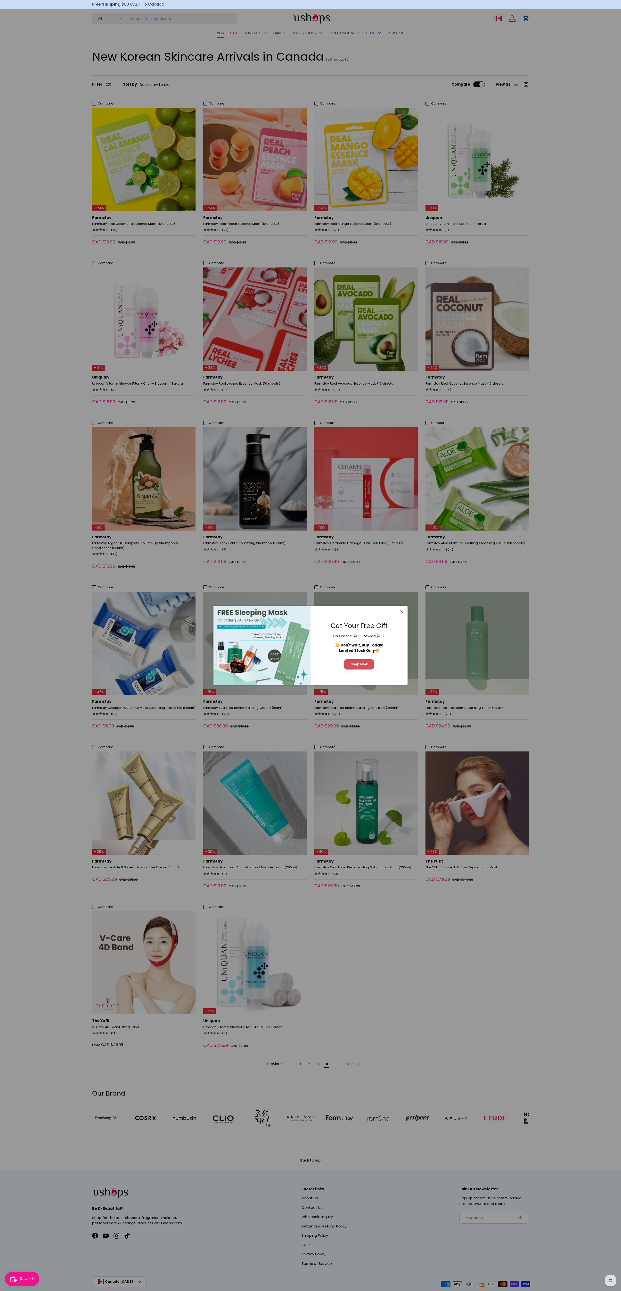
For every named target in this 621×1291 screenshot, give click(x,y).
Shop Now (359, 664)
